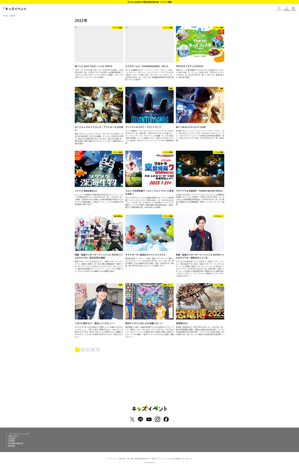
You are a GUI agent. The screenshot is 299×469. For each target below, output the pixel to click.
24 (93, 349)
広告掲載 (11, 438)
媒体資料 (11, 446)
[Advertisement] (149, 383)
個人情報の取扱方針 (15, 443)
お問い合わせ (13, 436)
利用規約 (11, 441)
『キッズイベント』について (19, 434)
